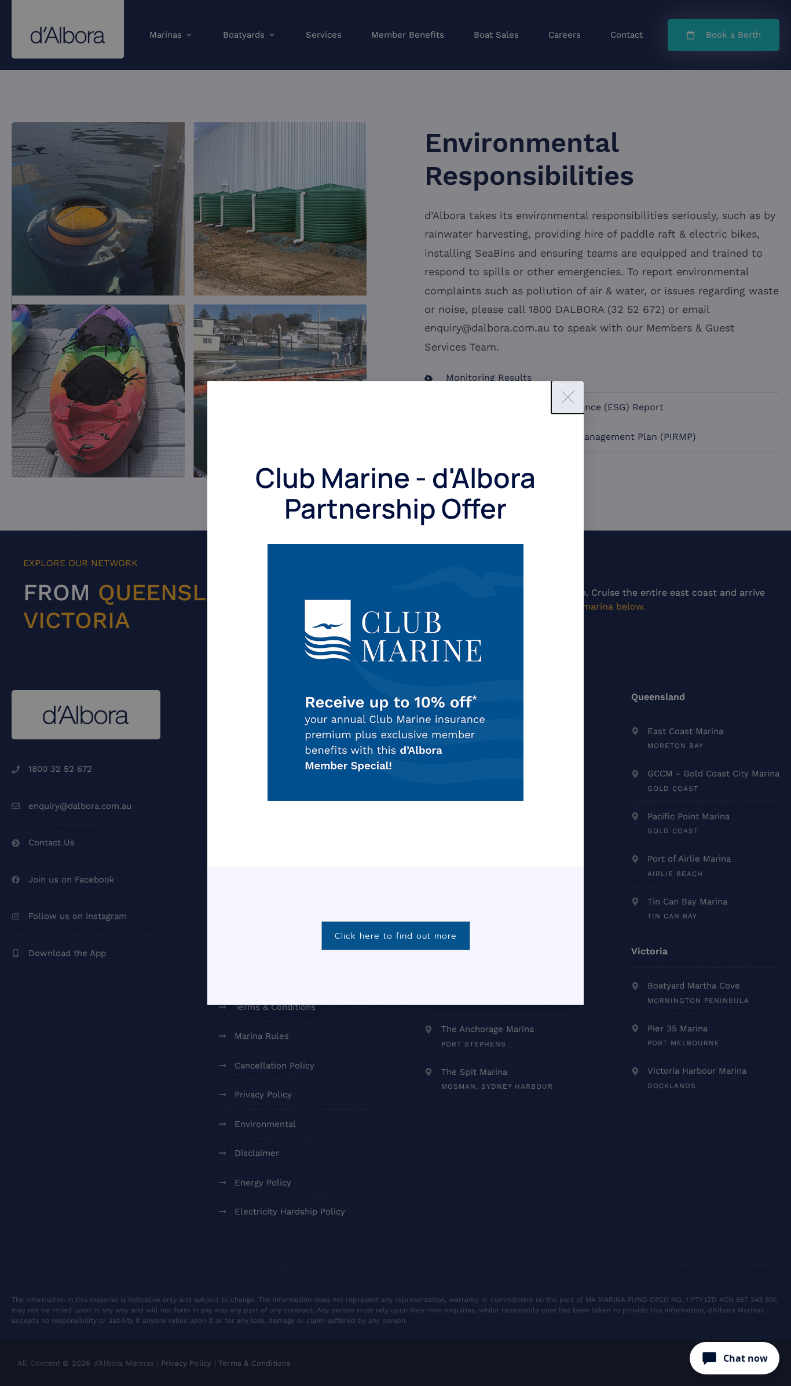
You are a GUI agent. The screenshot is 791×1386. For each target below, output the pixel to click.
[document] (395, 693)
